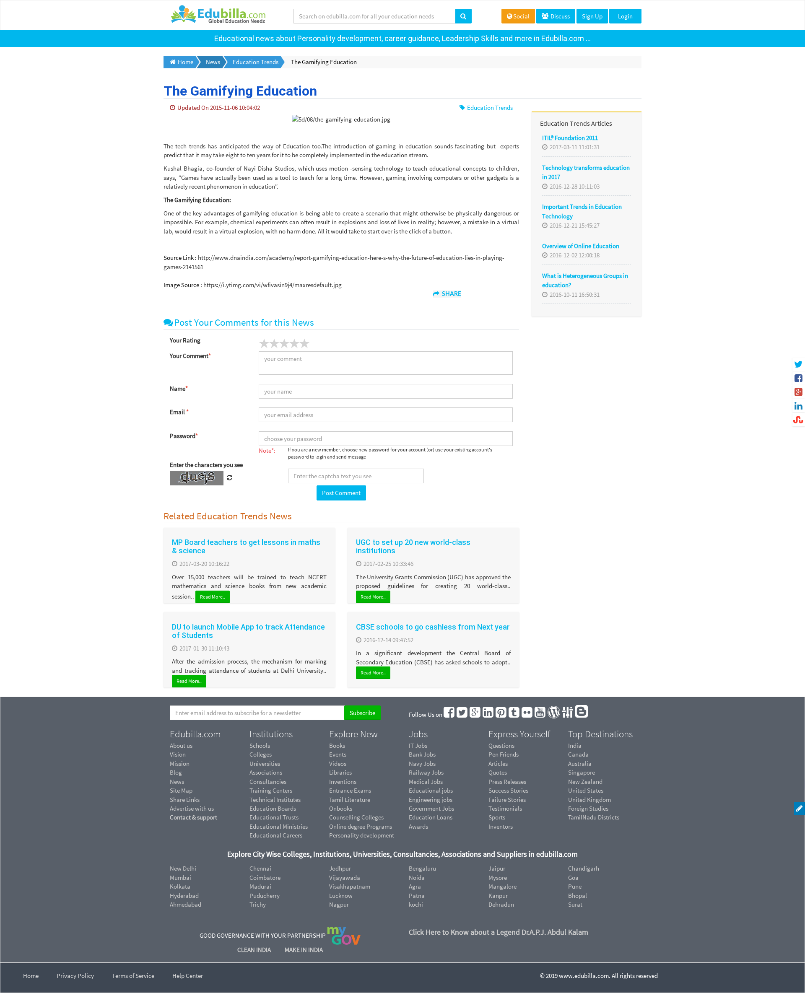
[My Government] (344, 935)
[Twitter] (462, 714)
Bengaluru (422, 868)
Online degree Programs (360, 826)
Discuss (559, 16)
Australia (580, 763)
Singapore (581, 772)
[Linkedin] (488, 714)
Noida (417, 878)
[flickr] (527, 714)
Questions (501, 745)
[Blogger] (582, 714)
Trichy (257, 904)
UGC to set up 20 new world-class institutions (413, 546)
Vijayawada (344, 878)
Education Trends (489, 107)
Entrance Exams (350, 790)
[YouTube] (540, 714)
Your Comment (190, 356)
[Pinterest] (501, 714)
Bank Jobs (422, 754)
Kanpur (498, 896)
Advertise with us (192, 808)
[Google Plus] (475, 714)
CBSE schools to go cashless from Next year (433, 626)
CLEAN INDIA (254, 950)
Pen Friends (503, 754)
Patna (417, 896)
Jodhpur (340, 868)
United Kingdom (589, 800)
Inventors (500, 826)
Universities (264, 763)
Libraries (340, 772)
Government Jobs (431, 808)
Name (179, 388)
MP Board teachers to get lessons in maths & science (246, 546)
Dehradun (501, 904)
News (177, 782)
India (575, 745)
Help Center (187, 976)
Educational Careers (275, 835)
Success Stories (508, 790)
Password (184, 436)
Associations (265, 772)
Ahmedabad (185, 904)
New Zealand (585, 782)
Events (337, 754)
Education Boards (272, 808)
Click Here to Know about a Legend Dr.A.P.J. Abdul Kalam (498, 932)
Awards (418, 826)
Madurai (260, 886)
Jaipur (496, 868)
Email (179, 412)
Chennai (260, 868)
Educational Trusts (274, 817)
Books (337, 745)
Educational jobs (431, 790)
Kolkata (180, 886)
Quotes (497, 772)
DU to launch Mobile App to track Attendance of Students (248, 631)
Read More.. (212, 597)
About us (181, 745)
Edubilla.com (195, 734)
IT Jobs (418, 745)
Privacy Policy (75, 976)
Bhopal (577, 896)
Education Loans (430, 817)
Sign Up (592, 16)
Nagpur (339, 904)
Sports (496, 817)
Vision (178, 754)
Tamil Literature (349, 800)
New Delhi (183, 868)
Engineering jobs (430, 800)
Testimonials (505, 808)
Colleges (260, 754)
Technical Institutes (275, 800)
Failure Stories (507, 800)
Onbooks (340, 808)
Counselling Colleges (356, 817)
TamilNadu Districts (593, 817)
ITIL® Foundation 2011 (570, 138)
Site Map (181, 790)
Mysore (497, 878)
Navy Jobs (422, 763)
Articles (498, 763)
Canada (578, 754)
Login (625, 16)
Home (31, 976)
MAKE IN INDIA (304, 950)
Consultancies (267, 782)
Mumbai (180, 878)
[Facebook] (449, 714)
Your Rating (185, 340)
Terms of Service (133, 976)
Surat (575, 904)
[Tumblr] (514, 714)
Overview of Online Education (580, 246)
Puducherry (264, 896)
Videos (337, 763)
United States (585, 790)
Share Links (185, 800)
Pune (575, 886)
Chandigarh (583, 868)
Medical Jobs (426, 782)
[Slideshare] (568, 714)
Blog (176, 772)
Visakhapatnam (349, 886)
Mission (180, 763)
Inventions (342, 782)
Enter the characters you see (206, 465)
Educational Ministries (278, 826)
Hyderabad (184, 896)
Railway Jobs (426, 772)
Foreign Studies (588, 808)
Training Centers (270, 790)
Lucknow (341, 896)
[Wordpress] (554, 714)
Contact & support (193, 817)
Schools (259, 745)
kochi (416, 904)
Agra (415, 886)
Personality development (361, 835)
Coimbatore (264, 878)
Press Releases (507, 782)
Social (521, 16)
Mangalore (502, 886)
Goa (573, 878)
